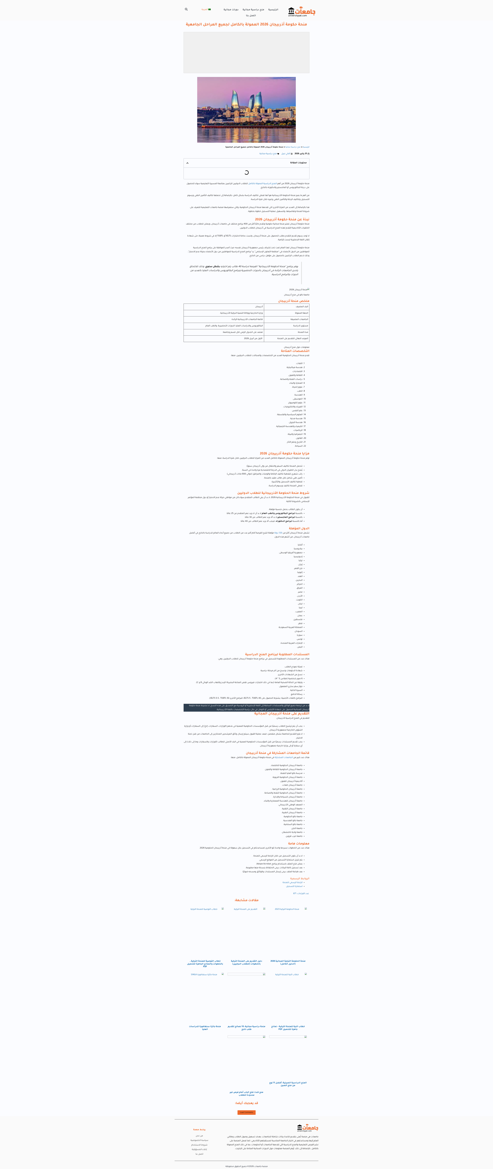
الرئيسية (273, 10)
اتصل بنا (251, 16)
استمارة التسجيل (294, 886)
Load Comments (246, 1112)
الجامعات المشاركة (284, 757)
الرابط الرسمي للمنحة (292, 882)
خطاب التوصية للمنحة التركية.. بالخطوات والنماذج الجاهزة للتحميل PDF (205, 964)
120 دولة (278, 533)
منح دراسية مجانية (253, 10)
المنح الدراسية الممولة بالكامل (262, 184)
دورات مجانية (231, 10)
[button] (186, 9)
